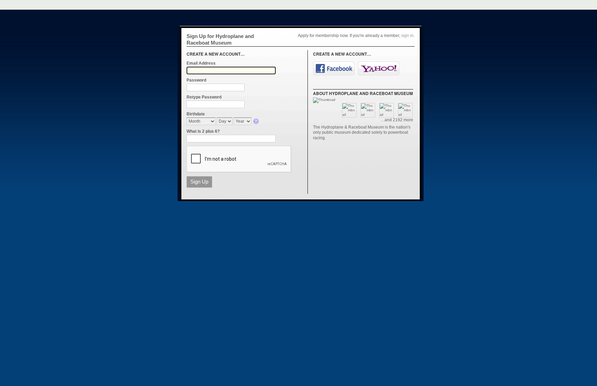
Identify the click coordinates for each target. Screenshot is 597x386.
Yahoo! (378, 68)
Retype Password (204, 97)
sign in (407, 35)
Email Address (201, 63)
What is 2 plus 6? (203, 131)
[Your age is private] (256, 122)
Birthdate (196, 114)
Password (196, 80)
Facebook (333, 68)
